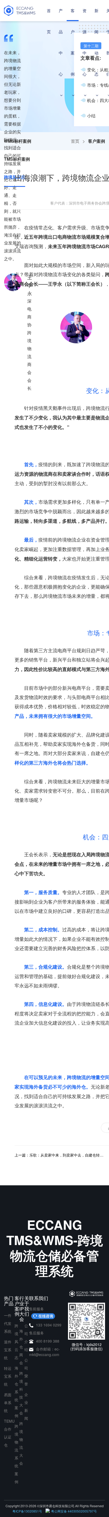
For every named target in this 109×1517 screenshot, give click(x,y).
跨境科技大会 (21, 1393)
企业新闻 (26, 1406)
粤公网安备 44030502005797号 (74, 1511)
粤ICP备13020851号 (27, 1511)
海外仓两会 (21, 1346)
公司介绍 (26, 1337)
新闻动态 (96, 42)
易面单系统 (7, 1402)
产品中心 (61, 42)
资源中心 (85, 42)
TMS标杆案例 (17, 159)
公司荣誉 (26, 1371)
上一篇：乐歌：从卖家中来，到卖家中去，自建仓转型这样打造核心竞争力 (59, 1155)
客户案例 (73, 42)
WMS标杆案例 (17, 141)
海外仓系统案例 (16, 1391)
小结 (91, 116)
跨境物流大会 (21, 1443)
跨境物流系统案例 (16, 1453)
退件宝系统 (7, 1349)
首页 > (79, 141)
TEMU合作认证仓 (9, 1432)
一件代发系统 (7, 1323)
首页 (49, 21)
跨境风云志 (16, 1341)
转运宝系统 (7, 1376)
